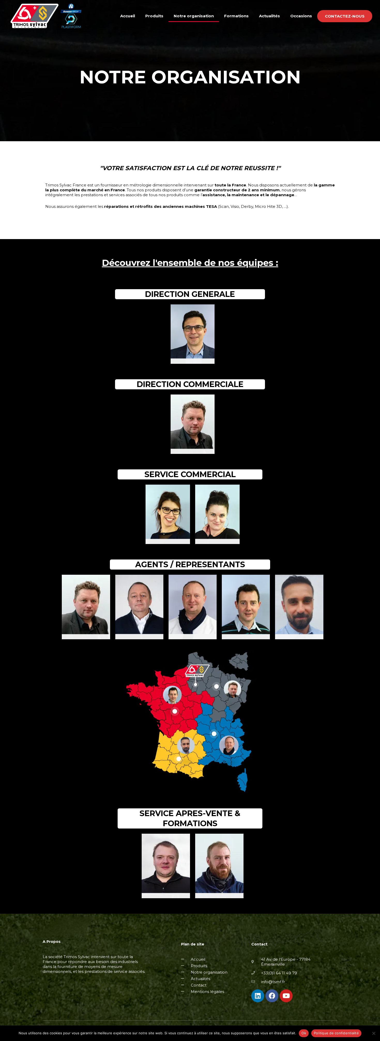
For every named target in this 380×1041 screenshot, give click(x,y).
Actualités (269, 15)
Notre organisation (194, 15)
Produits (154, 15)
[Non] (373, 1033)
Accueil (127, 15)
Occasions (301, 15)
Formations (236, 15)
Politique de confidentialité (336, 1033)
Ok (303, 1033)
